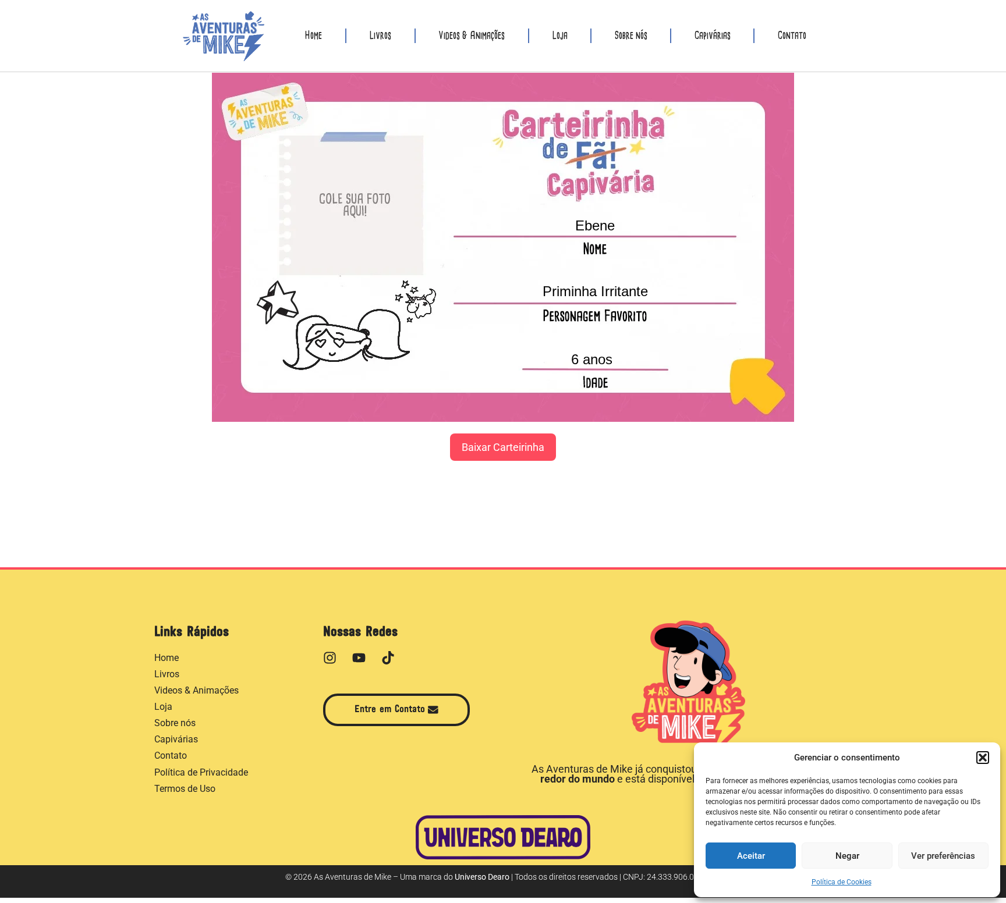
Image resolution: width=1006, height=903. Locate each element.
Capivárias (713, 35)
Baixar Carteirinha (503, 447)
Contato (792, 35)
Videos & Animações (471, 35)
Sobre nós (631, 35)
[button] (983, 757)
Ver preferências (943, 856)
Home (313, 35)
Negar (847, 856)
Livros (380, 35)
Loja (560, 35)
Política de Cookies (842, 882)
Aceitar (751, 856)
